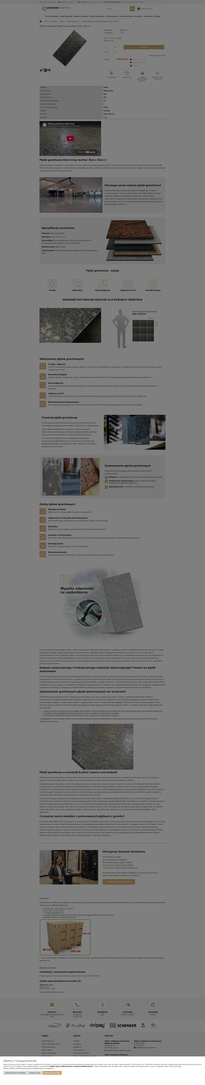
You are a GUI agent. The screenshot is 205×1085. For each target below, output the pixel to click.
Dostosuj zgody (35, 1073)
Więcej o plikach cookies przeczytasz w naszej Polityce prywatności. (28, 1068)
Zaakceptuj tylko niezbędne (15, 1073)
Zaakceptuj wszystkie (52, 1073)
